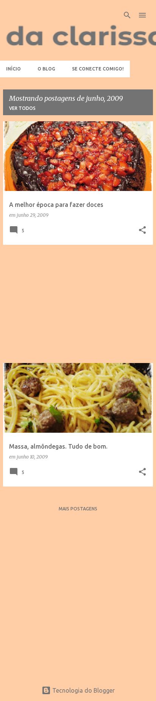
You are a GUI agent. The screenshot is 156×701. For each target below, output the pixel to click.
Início (13, 68)
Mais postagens (78, 508)
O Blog (46, 68)
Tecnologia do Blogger (83, 690)
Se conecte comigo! (98, 68)
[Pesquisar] (127, 15)
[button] (142, 230)
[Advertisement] (78, 304)
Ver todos (22, 108)
